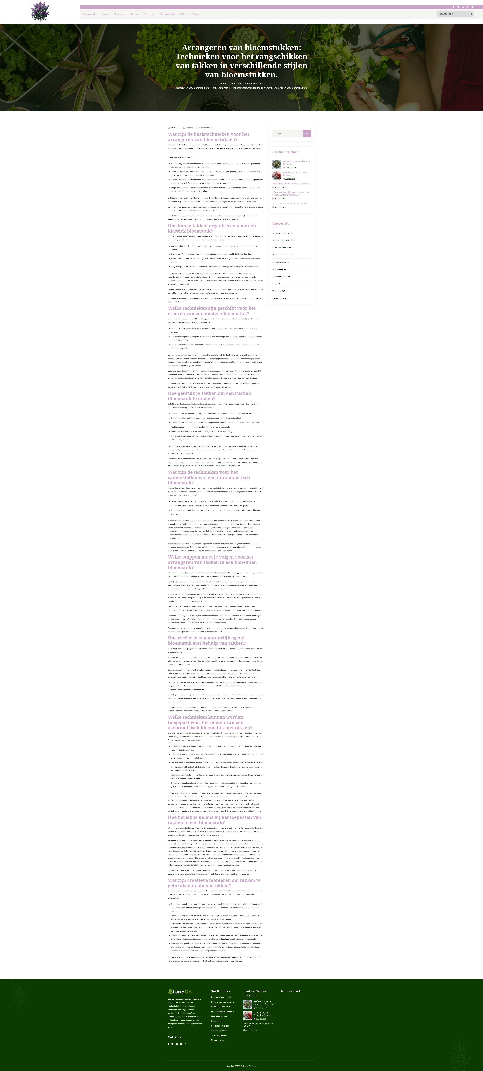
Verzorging (149, 14)
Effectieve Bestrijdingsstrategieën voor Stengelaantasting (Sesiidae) (291, 193)
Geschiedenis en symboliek (283, 255)
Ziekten (183, 14)
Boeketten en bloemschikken (284, 240)
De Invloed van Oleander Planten (295, 173)
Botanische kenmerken (281, 248)
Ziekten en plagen (279, 298)
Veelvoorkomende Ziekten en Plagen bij (297, 162)
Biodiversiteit (89, 14)
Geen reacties (205, 128)
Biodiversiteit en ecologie (282, 233)
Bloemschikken (167, 14)
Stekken (134, 14)
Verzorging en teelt (280, 291)
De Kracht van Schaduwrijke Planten (290, 203)
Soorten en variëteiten (281, 277)
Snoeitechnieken (279, 269)
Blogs (195, 14)
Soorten (105, 14)
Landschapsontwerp (280, 262)
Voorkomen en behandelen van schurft (291, 183)
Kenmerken (120, 14)
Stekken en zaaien (280, 284)
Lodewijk (189, 128)
